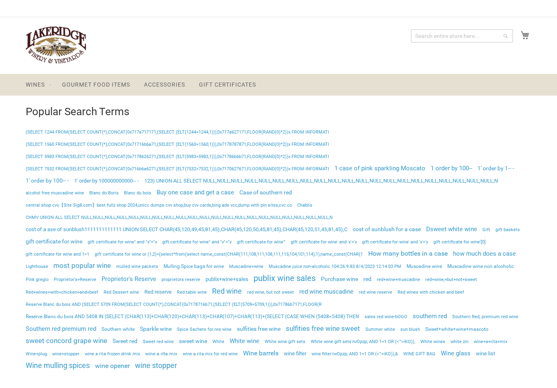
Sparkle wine (156, 329)
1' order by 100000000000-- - (106, 181)
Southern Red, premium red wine (485, 316)
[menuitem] (37, 85)
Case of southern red (265, 192)
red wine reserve (375, 292)
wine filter (295, 353)
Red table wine (192, 292)
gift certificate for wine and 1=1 (57, 254)
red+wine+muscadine (398, 279)
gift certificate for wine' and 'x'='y (395, 242)
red (367, 279)
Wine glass (456, 353)
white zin (460, 341)
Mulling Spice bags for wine (194, 266)
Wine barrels (260, 353)
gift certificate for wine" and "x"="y (197, 242)
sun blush (410, 329)
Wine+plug (36, 354)
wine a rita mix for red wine (210, 354)
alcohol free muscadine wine (55, 193)
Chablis (304, 205)
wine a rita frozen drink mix (112, 354)
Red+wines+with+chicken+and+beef (62, 292)
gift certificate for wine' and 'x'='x (324, 242)
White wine (244, 341)
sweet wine (193, 341)
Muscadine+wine (246, 266)
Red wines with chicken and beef (431, 292)
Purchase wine (339, 279)
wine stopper (156, 365)
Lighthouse (37, 266)
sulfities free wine (259, 329)
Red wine (227, 291)
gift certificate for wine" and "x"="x (122, 242)
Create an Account (507, 8)
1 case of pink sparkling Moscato (379, 168)
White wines (432, 341)
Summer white (380, 329)
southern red (430, 316)
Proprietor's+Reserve (75, 279)
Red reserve (158, 292)
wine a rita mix (161, 354)
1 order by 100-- (451, 168)
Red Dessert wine (121, 292)
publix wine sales (285, 278)
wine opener (112, 366)
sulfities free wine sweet (323, 328)
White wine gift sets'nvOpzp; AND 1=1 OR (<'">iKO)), (363, 341)
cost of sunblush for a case (387, 229)
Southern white (118, 329)
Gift (486, 229)
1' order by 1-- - (495, 168)
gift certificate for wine (54, 241)
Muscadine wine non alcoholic (480, 266)
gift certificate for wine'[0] (459, 242)
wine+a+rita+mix (490, 341)
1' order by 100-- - (47, 180)
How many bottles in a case (408, 253)
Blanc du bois (137, 193)
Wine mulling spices (58, 365)
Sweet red (125, 341)
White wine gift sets (285, 341)
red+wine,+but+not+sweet (451, 279)
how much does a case (484, 253)
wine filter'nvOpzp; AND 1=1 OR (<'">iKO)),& (355, 354)
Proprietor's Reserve (129, 279)
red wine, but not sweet (270, 292)
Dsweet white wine (451, 229)
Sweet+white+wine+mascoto (456, 329)
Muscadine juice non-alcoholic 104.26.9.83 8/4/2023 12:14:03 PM (335, 266)
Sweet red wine (158, 341)
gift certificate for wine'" (261, 242)
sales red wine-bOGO (386, 316)
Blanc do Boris (104, 193)
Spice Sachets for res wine (204, 329)
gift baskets (507, 229)
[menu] (278, 85)
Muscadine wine (424, 266)
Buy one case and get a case (195, 192)
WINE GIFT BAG (419, 354)
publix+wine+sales (227, 279)
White (218, 341)
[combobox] (462, 35)
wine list (485, 353)
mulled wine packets (137, 266)
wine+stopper (66, 354)
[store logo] (56, 45)
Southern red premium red (61, 329)
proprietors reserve (180, 279)
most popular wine (82, 266)
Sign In (463, 8)
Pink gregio (37, 279)
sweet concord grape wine (66, 341)
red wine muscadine (326, 291)
